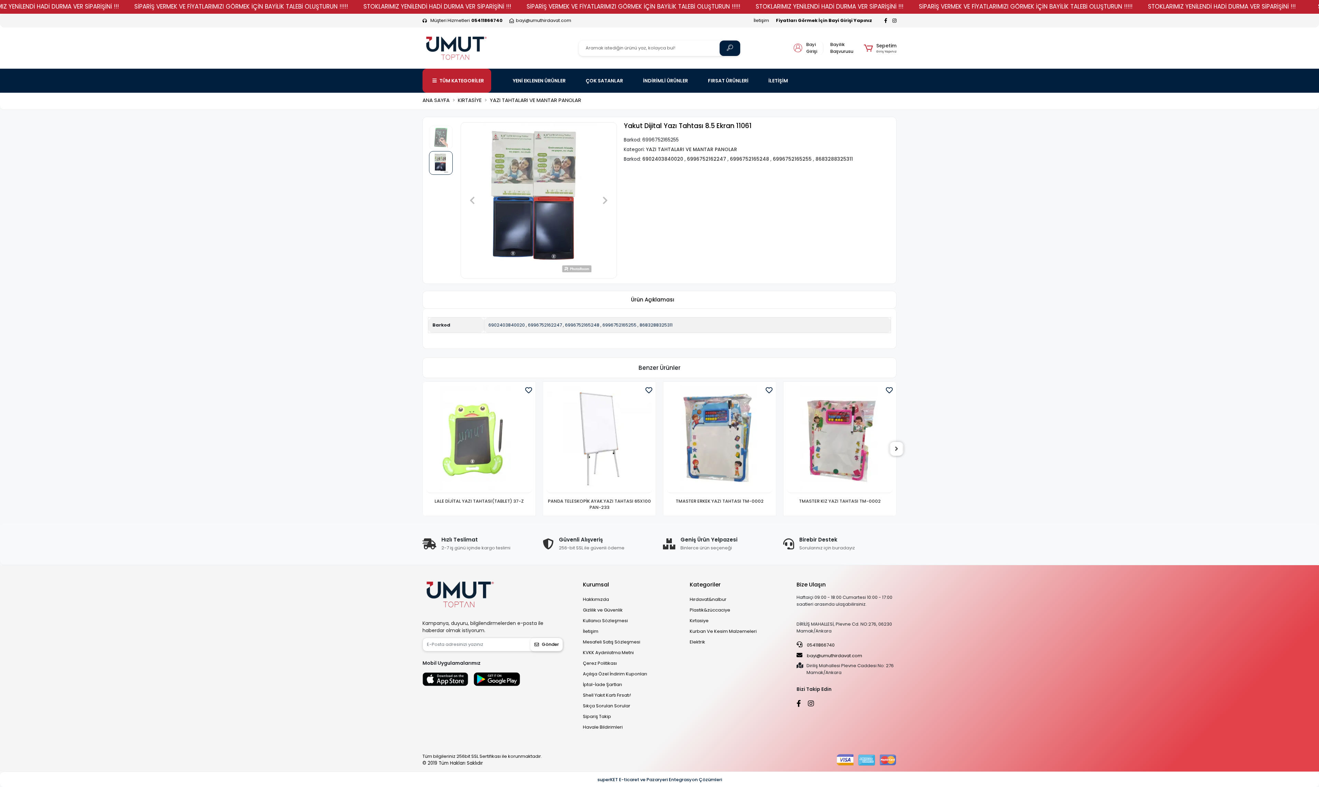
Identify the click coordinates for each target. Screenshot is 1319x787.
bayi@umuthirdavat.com (834, 655)
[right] (896, 449)
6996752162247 (545, 325)
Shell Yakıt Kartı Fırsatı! (607, 695)
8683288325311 (656, 325)
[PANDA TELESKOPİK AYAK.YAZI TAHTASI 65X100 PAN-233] (479, 439)
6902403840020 (506, 325)
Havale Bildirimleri (603, 727)
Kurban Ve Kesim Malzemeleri (723, 631)
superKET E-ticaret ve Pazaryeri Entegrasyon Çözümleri (659, 779)
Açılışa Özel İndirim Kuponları (615, 674)
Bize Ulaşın (811, 585)
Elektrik (697, 642)
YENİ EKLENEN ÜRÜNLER (539, 80)
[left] (422, 449)
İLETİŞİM (778, 80)
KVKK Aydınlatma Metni (608, 652)
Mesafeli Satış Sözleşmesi (611, 642)
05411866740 (820, 645)
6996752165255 (619, 325)
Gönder (550, 644)
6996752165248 (582, 325)
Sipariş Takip (597, 716)
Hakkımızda (596, 599)
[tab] (652, 300)
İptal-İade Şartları (602, 684)
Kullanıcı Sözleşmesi (605, 620)
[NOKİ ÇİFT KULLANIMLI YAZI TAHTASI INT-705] (840, 439)
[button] (880, 48)
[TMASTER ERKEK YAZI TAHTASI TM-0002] (599, 439)
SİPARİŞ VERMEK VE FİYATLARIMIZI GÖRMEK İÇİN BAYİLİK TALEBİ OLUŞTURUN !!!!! (241, 6)
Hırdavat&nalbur (708, 599)
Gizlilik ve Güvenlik (603, 610)
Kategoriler (705, 585)
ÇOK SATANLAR (604, 80)
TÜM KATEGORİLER (461, 80)
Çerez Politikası (600, 663)
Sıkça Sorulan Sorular (606, 706)
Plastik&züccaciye (710, 610)
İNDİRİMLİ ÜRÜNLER (665, 80)
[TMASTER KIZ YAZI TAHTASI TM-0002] (720, 439)
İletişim (761, 20)
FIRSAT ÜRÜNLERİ (728, 80)
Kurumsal (596, 585)
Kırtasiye (699, 620)
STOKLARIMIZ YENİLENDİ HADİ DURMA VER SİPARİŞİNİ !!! (437, 6)
